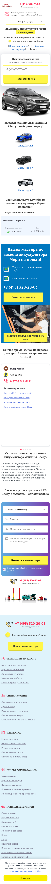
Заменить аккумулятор (14, 220)
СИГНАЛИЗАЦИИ (17, 695)
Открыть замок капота (12, 752)
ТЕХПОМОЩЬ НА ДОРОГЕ (21, 658)
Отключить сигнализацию (14, 702)
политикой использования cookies (25, 871)
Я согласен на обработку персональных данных (24, 569)
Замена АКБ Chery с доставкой (17, 393)
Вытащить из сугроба (11, 784)
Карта (4, 839)
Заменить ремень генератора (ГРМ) (18, 793)
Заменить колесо (9, 776)
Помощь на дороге (18, 46)
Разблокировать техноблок (14, 710)
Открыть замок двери (12, 715)
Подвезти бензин (10, 817)
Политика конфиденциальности (17, 848)
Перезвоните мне (25, 78)
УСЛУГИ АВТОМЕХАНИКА (22, 769)
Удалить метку (8, 706)
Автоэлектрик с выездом (13, 665)
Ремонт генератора (10, 747)
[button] (21, 449)
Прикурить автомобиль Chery (17, 397)
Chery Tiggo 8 (25, 190)
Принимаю (25, 878)
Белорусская (17, 368)
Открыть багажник (10, 826)
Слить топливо (8, 813)
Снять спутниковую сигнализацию (18, 719)
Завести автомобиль (11, 678)
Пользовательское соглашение (16, 852)
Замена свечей (8, 822)
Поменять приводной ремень (16, 789)
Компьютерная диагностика (15, 682)
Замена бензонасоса (11, 830)
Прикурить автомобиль (12, 669)
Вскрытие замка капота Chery (17, 402)
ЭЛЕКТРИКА (14, 732)
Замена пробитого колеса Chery (18, 407)
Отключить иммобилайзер (14, 756)
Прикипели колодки (11, 780)
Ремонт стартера (9, 739)
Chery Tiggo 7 (25, 167)
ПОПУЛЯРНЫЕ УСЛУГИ (20, 806)
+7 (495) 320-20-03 (29, 4)
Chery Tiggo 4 (25, 145)
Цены (4, 835)
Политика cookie (9, 843)
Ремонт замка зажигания (13, 743)
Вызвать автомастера (23, 297)
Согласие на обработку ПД (14, 856)
